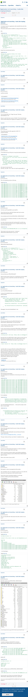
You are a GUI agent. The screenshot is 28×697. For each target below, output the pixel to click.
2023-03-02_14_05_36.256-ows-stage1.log (9, 100)
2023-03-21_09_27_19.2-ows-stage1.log (9, 138)
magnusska (2, 17)
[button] (15, 15)
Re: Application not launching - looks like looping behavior (12, 76)
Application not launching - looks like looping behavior (11, 10)
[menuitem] (23, 2)
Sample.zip (3, 359)
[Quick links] (27, 5)
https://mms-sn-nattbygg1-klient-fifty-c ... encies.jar (11, 434)
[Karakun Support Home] (3, 1)
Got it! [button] (7, 694)
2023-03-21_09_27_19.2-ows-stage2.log (9, 136)
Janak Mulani (3, 71)
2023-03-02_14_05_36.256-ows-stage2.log (9, 98)
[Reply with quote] (24, 18)
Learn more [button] (20, 691)
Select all (5, 33)
